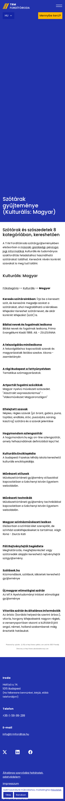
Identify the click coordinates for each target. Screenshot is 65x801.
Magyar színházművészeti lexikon (27, 522)
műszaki (25, 247)
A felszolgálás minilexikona (22, 345)
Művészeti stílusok (16, 474)
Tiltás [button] (8, 794)
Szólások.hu (11, 570)
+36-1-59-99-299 (14, 715)
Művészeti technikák (17, 498)
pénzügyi (52, 247)
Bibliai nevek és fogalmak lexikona (27, 324)
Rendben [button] (21, 794)
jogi (5, 251)
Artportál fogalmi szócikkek (23, 385)
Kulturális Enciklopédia (19, 453)
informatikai (16, 251)
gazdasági (38, 247)
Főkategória (10, 288)
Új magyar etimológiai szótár (24, 590)
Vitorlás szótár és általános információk (31, 611)
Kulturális (29, 288)
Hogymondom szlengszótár (22, 433)
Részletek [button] (56, 789)
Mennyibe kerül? (50, 15)
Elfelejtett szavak (15, 409)
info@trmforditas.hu (16, 734)
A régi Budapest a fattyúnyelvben (27, 369)
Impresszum (11, 784)
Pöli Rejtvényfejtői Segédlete (23, 546)
